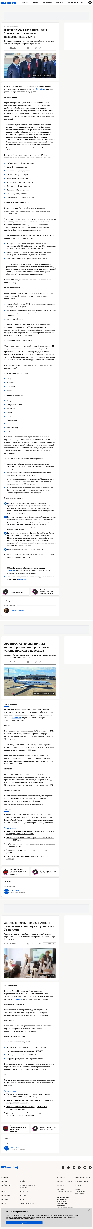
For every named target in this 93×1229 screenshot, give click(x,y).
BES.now (25, 2)
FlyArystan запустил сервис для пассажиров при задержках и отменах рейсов (31, 845)
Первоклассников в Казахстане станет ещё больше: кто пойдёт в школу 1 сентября (29, 1101)
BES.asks (23, 1195)
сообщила (17, 999)
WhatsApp (11, 570)
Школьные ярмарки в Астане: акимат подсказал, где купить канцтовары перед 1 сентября (28, 1095)
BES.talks (4, 1199)
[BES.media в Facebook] (63, 1167)
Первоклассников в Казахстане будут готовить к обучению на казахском (26, 1107)
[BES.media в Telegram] (79, 1167)
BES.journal (24, 1191)
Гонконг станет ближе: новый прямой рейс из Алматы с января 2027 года (30, 838)
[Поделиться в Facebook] (32, 48)
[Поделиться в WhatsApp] (36, 48)
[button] (85, 2)
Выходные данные (82, 1181)
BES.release (61, 1177)
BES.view (4, 1203)
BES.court (59, 2)
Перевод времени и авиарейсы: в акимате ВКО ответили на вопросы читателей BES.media (30, 832)
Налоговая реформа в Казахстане (27, 1186)
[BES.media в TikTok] (90, 1167)
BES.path (23, 1199)
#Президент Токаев (11, 601)
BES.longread (47, 2)
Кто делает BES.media (64, 1181)
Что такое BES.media (82, 1177)
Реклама (78, 1185)
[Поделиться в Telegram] (40, 48)
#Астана (7, 1138)
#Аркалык (8, 881)
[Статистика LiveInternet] (76, 1197)
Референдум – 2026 (27, 1203)
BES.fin (35, 2)
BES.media (13, 48)
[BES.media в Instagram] (68, 1167)
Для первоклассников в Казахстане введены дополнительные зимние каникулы (25, 1114)
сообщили (16, 717)
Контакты (60, 1185)
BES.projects (72, 2)
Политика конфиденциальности (64, 1190)
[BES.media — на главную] (8, 2)
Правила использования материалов (80, 1191)
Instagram (22, 579)
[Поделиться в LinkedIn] (28, 48)
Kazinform (40, 89)
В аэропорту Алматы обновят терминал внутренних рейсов (28, 851)
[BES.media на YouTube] (84, 1167)
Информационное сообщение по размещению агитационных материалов (63, 1201)
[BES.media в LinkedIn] (74, 1167)
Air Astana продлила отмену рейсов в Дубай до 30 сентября (27, 857)
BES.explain (5, 1195)
